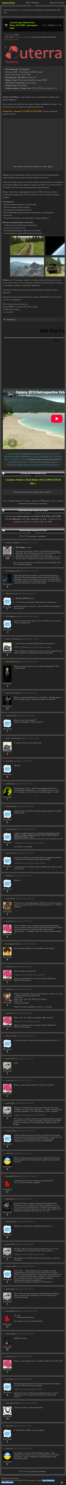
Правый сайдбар (57, 3)
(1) (35, 77)
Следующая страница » (37, 536)
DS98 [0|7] (9, 876)
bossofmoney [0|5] (12, 944)
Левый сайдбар (8, 3)
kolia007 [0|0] (10, 806)
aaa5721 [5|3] (10, 853)
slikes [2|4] (9, 1426)
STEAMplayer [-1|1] (13, 616)
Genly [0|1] (9, 761)
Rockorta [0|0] (11, 1131)
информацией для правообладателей (44, 459)
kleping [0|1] (10, 1199)
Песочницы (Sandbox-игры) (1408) (44, 37)
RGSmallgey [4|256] (13, 571)
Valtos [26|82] (10, 1334)
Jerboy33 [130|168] (12, 543)
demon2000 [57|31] (12, 1176)
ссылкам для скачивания (31, 10)
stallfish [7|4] (10, 784)
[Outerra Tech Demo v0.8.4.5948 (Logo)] (33, 63)
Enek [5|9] (9, 989)
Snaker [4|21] (10, 898)
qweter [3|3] (10, 921)
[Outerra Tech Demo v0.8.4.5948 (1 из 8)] (27, 255)
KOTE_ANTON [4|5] (13, 639)
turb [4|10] (9, 1379)
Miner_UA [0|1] (11, 1036)
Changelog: (11, 319)
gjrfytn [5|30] (10, 1059)
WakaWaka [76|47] (12, 1403)
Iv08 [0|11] (9, 1153)
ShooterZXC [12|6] (12, 693)
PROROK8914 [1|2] (12, 662)
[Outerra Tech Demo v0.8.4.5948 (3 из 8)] (27, 276)
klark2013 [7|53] (11, 594)
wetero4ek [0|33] (11, 829)
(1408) (44, 80)
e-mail (38, 1480)
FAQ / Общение (32, 3)
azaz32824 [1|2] (11, 716)
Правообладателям (9, 1478)
